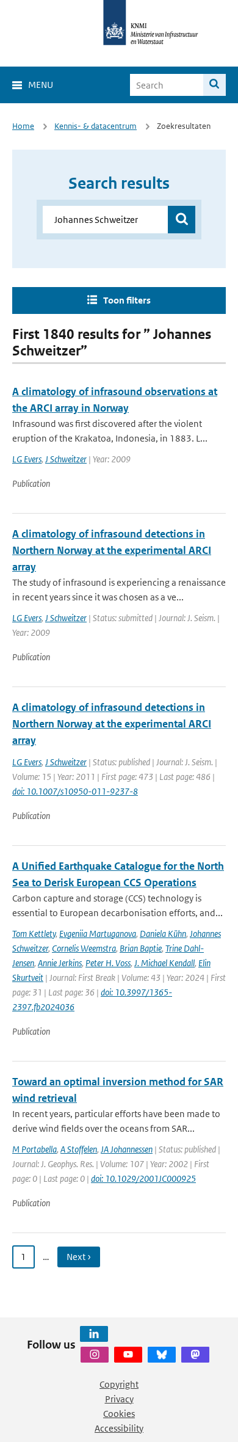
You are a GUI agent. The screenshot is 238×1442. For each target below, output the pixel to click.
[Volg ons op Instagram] (94, 1354)
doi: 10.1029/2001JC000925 (143, 1178)
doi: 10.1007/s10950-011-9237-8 (75, 791)
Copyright (119, 1384)
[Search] (214, 85)
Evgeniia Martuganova (97, 933)
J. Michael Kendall (164, 963)
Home (23, 126)
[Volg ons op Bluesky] (161, 1354)
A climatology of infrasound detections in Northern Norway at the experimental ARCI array (111, 550)
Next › (79, 1256)
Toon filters (127, 300)
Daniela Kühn (163, 933)
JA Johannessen (127, 1149)
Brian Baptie (141, 948)
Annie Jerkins (60, 963)
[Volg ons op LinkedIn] (94, 1334)
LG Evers (26, 459)
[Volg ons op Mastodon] (195, 1354)
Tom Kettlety (34, 933)
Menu (40, 84)
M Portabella (34, 1149)
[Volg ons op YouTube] (128, 1354)
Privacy (119, 1399)
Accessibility (119, 1428)
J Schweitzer (66, 459)
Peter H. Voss (108, 963)
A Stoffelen (78, 1149)
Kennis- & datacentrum (95, 126)
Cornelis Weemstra (84, 948)
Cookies (119, 1413)
